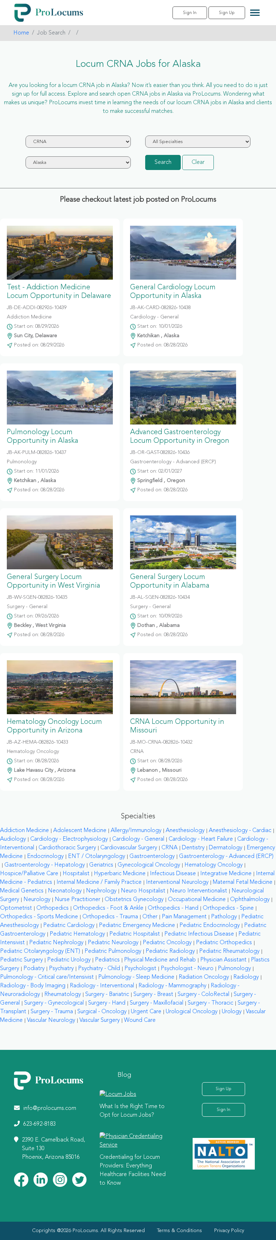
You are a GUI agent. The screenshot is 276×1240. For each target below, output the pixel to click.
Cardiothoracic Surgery (67, 848)
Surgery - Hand (106, 1003)
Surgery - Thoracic (210, 1003)
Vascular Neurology (51, 1020)
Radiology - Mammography (172, 986)
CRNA (169, 848)
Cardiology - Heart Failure (201, 839)
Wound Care (140, 1020)
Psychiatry (61, 969)
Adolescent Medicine (79, 830)
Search (163, 162)
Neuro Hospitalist (143, 891)
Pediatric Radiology (170, 951)
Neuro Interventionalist (198, 891)
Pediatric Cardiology (69, 925)
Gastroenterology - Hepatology (44, 865)
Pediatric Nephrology (56, 943)
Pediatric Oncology (167, 943)
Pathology (224, 917)
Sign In (190, 13)
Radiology (246, 977)
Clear (198, 162)
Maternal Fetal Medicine (242, 882)
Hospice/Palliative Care (29, 874)
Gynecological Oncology (149, 865)
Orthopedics (52, 908)
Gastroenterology (152, 856)
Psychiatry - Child (99, 969)
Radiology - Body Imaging (32, 986)
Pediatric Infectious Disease (199, 934)
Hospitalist (76, 874)
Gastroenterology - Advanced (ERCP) (226, 856)
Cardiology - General (138, 839)
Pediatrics (107, 960)
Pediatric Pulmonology (112, 951)
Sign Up (227, 13)
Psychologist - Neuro (187, 969)
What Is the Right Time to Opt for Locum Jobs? (132, 1111)
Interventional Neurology (177, 882)
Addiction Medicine (24, 830)
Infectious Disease (173, 874)
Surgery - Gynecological (54, 1003)
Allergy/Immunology (136, 830)
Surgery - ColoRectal (203, 994)
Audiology (13, 839)
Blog (124, 1075)
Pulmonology (234, 969)
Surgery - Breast (153, 994)
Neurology (36, 900)
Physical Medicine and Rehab (160, 960)
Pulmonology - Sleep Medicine (136, 977)
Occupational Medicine (197, 900)
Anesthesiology (185, 830)
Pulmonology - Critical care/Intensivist (47, 977)
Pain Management (184, 917)
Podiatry (34, 969)
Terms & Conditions (179, 1230)
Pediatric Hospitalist (134, 934)
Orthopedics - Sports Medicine (39, 917)
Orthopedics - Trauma (110, 917)
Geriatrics (101, 865)
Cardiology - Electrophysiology (69, 839)
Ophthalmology (250, 900)
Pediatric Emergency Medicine (137, 925)
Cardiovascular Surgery (128, 848)
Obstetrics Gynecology (134, 900)
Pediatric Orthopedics (224, 943)
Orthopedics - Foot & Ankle (108, 908)
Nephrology (101, 891)
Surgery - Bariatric (107, 994)
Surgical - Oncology (101, 1012)
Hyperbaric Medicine (120, 874)
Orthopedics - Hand (173, 908)
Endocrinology (45, 856)
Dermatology (225, 848)
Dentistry (193, 848)
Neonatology (65, 891)
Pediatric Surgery (21, 960)
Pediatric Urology (69, 960)
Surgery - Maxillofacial (156, 1003)
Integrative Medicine (226, 874)
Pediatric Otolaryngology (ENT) (40, 951)
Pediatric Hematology (77, 934)
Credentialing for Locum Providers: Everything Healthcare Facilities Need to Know (133, 1170)
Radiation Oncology (204, 977)
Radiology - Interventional (102, 986)
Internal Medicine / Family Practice (99, 882)
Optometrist (16, 908)
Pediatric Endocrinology (209, 925)
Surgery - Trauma (52, 1012)
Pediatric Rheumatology (229, 951)
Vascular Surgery (99, 1020)
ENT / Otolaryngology (96, 856)
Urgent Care (146, 1012)
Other (149, 917)
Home (21, 33)
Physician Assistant (223, 960)
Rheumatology (62, 994)
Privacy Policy (229, 1230)
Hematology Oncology (213, 865)
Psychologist (140, 969)
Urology (232, 1012)
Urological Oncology (191, 1012)
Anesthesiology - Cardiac (240, 830)
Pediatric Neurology (113, 943)
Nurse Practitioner (77, 900)
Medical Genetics (21, 891)
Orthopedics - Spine (228, 908)
